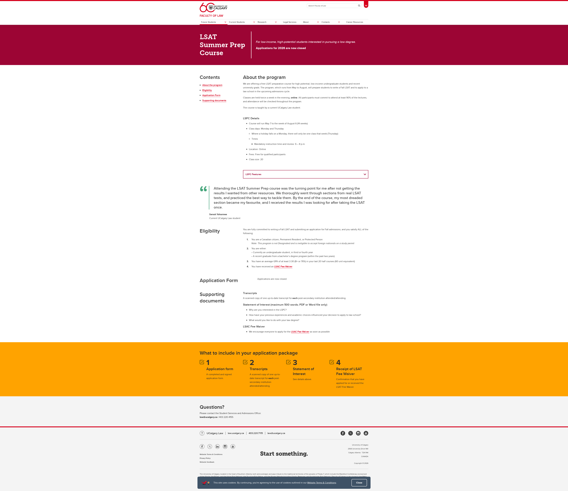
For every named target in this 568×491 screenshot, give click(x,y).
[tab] (305, 174)
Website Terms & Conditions (321, 482)
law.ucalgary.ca (236, 433)
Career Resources (354, 22)
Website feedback (207, 462)
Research (262, 22)
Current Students (237, 22)
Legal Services (289, 22)
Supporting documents (214, 100)
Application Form (211, 95)
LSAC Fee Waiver (283, 266)
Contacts (326, 22)
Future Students (208, 22)
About (306, 22)
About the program (212, 85)
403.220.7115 (256, 433)
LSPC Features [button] (253, 174)
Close (359, 482)
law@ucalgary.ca (276, 433)
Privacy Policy (205, 458)
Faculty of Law (211, 15)
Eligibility (207, 90)
